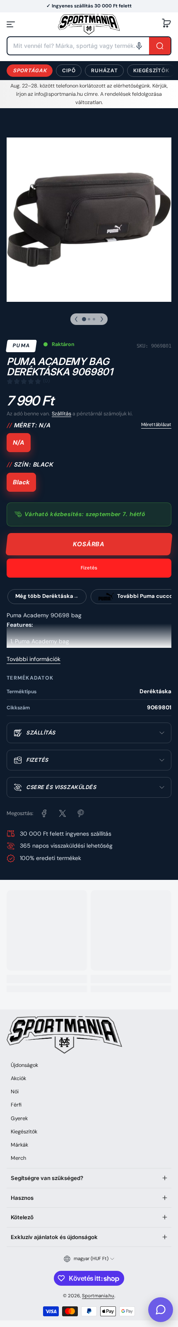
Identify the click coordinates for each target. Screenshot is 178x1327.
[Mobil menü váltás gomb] (12, 24)
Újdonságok (24, 1065)
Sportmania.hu (98, 1296)
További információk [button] (33, 659)
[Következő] (102, 319)
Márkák (19, 1145)
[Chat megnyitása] (160, 1309)
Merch (18, 1158)
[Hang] (139, 45)
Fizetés (89, 568)
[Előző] (76, 319)
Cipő (68, 70)
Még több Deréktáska (44, 596)
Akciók (18, 1078)
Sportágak (29, 70)
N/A (18, 442)
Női (15, 1091)
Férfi (16, 1105)
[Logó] (88, 24)
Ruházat (104, 70)
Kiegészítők (151, 70)
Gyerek (19, 1118)
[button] (166, 24)
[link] (44, 813)
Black (21, 482)
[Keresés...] (160, 46)
